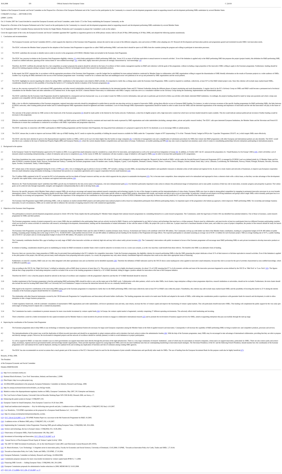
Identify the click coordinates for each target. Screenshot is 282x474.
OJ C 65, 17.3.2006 (12, 470)
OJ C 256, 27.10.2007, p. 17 (30, 470)
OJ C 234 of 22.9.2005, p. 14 (15, 418)
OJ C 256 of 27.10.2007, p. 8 (44, 436)
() (74, 58)
